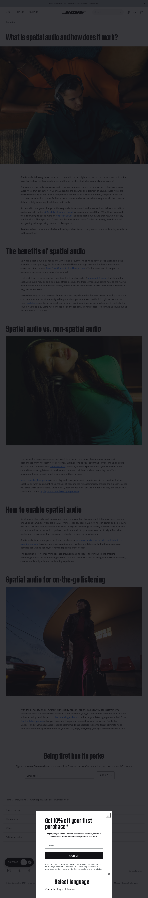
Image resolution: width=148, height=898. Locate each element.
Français (71, 889)
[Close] (109, 874)
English (60, 889)
